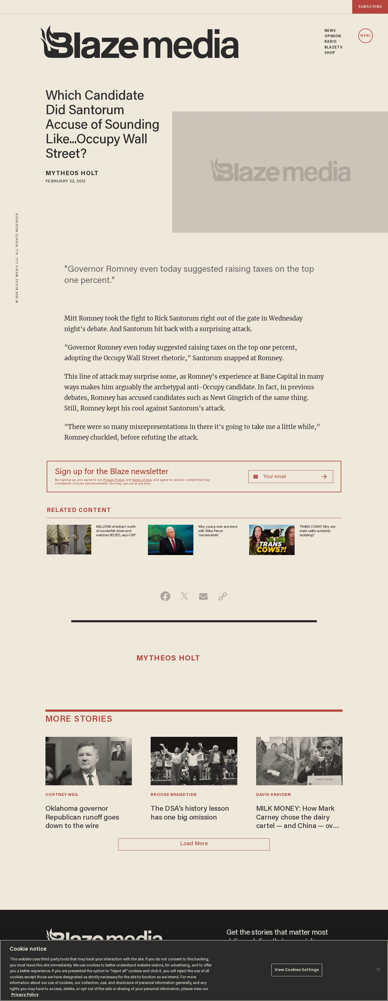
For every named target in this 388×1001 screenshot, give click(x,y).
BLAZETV (334, 47)
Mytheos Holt (72, 174)
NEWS (330, 31)
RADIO (331, 42)
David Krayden (273, 795)
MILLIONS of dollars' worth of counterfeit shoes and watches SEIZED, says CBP (116, 531)
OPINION (333, 36)
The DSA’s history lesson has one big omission (190, 813)
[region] (194, 970)
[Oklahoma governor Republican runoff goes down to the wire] (88, 760)
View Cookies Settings (297, 970)
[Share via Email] (204, 596)
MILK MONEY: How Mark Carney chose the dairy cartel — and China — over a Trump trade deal (298, 818)
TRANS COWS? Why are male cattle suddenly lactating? (317, 531)
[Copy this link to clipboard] (223, 596)
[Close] (378, 969)
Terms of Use (142, 480)
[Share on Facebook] (165, 596)
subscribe (370, 7)
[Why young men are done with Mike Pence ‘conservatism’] (170, 538)
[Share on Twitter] (184, 596)
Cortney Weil (62, 795)
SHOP (330, 53)
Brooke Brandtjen (173, 795)
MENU (365, 36)
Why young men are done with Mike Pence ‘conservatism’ (217, 531)
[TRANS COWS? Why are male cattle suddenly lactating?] (272, 538)
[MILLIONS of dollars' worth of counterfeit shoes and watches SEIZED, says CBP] (69, 538)
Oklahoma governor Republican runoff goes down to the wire (82, 818)
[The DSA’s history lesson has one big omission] (194, 760)
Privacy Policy (114, 480)
